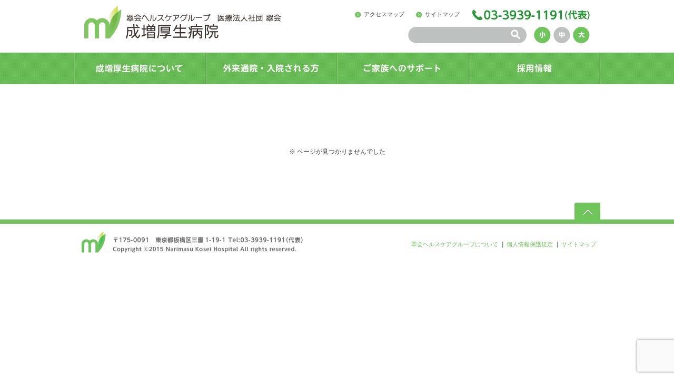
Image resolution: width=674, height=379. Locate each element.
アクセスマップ (384, 14)
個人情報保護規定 (530, 244)
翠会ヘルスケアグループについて (454, 244)
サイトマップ (442, 14)
